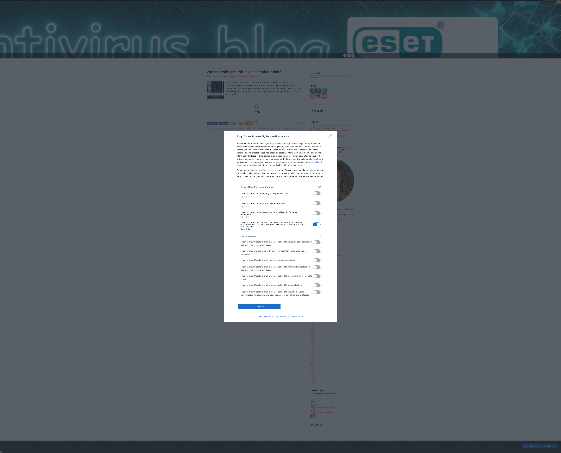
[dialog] (280, 226)
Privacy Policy (297, 316)
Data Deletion (264, 316)
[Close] (331, 136)
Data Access (280, 316)
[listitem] (280, 186)
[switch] (317, 193)
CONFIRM (259, 306)
